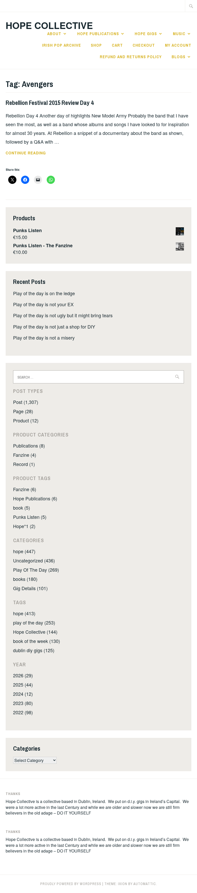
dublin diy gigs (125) (33, 650)
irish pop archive (61, 45)
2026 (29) (23, 675)
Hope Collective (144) (35, 631)
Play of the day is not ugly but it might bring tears (63, 315)
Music (179, 33)
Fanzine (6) (24, 489)
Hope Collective (49, 25)
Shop (96, 45)
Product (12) (25, 420)
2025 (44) (23, 684)
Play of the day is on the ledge (44, 293)
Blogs (178, 56)
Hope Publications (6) (35, 498)
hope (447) (24, 551)
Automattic (144, 883)
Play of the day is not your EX (43, 304)
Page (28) (23, 411)
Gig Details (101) (30, 588)
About (54, 33)
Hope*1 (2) (24, 526)
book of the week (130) (36, 641)
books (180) (25, 579)
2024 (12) (23, 693)
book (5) (21, 507)
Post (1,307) (25, 402)
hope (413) (24, 613)
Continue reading (37, 153)
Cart (117, 45)
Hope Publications (98, 33)
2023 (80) (23, 703)
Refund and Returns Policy (131, 56)
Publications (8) (29, 445)
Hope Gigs (146, 33)
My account (178, 45)
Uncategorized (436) (34, 560)
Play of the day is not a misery (44, 337)
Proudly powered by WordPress (70, 883)
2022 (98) (23, 712)
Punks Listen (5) (29, 516)
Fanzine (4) (24, 454)
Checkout (144, 45)
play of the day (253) (34, 622)
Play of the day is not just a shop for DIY (54, 326)
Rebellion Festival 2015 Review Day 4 (50, 102)
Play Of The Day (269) (36, 569)
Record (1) (24, 464)
